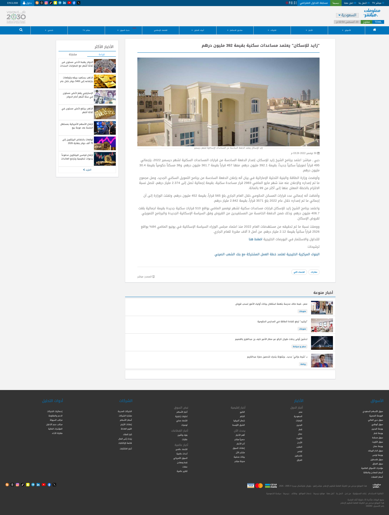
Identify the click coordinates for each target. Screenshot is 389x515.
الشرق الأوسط (238, 425)
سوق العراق (377, 464)
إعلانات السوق (239, 448)
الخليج (242, 412)
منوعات (302, 311)
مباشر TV (86, 30)
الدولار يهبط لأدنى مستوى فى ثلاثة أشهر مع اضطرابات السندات (76, 64)
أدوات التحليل (199, 30)
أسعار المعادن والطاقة (373, 472)
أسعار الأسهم (126, 420)
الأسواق (348, 30)
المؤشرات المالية (55, 429)
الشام (242, 416)
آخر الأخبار (241, 444)
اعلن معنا (349, 3)
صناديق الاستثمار (236, 30)
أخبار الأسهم (182, 412)
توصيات (184, 425)
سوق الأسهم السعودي (373, 411)
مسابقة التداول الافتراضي (314, 3)
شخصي (50, 30)
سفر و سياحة (299, 346)
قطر (300, 429)
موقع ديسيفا (319, 493)
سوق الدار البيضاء (375, 451)
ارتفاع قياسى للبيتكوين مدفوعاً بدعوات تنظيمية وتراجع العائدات (77, 157)
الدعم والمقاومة (55, 416)
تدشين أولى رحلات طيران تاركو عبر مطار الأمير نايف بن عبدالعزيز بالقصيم (271, 339)
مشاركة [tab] (73, 55)
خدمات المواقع (305, 493)
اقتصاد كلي (299, 272)
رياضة (303, 364)
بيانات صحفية (239, 457)
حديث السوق (124, 30)
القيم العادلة (126, 429)
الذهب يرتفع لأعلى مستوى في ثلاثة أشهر (77, 110)
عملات (185, 467)
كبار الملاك (127, 434)
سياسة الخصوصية (273, 493)
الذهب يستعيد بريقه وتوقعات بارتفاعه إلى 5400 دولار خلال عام (76, 79)
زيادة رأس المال (125, 439)
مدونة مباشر (239, 461)
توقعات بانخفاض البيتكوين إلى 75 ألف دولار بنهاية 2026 (77, 141)
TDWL (378, 22)
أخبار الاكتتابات (126, 449)
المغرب (299, 447)
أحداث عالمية (182, 454)
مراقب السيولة (56, 420)
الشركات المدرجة (125, 411)
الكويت (299, 438)
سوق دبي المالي (375, 420)
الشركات (273, 30)
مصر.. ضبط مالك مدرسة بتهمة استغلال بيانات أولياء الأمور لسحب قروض (271, 304)
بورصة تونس (377, 455)
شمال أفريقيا (239, 421)
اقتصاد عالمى (182, 449)
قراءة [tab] (102, 55)
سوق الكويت (377, 442)
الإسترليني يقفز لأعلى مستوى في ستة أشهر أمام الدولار (78, 95)
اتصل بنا (363, 3)
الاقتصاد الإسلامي (160, 30)
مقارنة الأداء (57, 433)
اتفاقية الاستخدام (376, 493)
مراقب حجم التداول (54, 424)
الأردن (299, 442)
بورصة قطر (378, 433)
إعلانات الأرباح (126, 424)
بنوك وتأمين (182, 435)
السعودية (298, 416)
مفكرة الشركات (125, 416)
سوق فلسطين (376, 459)
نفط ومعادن (182, 462)
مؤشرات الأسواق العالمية (372, 468)
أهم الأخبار (240, 435)
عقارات (314, 272)
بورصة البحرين (377, 429)
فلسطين (298, 456)
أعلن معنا (330, 493)
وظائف (294, 493)
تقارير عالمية (182, 471)
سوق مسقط (377, 438)
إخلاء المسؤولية (359, 493)
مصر (300, 412)
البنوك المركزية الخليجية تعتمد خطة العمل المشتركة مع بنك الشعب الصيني (267, 254)
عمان (300, 434)
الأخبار (310, 30)
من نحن (348, 493)
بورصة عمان (378, 446)
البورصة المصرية (376, 416)
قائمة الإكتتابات (125, 443)
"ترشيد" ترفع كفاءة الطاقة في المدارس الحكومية (282, 321)
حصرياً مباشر (239, 439)
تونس (299, 451)
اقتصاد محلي (182, 421)
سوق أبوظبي (377, 424)
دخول (28, 3)
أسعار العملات (377, 477)
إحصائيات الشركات (54, 411)
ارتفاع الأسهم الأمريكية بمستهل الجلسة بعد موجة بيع (76, 126)
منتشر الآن (240, 452)
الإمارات (299, 421)
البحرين (299, 425)
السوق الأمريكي (180, 458)
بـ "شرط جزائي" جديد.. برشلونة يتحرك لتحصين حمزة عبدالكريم (277, 357)
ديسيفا (286, 493)
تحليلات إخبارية (181, 416)
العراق (299, 460)
